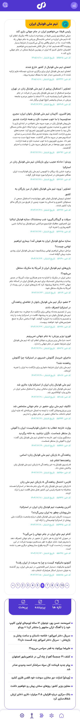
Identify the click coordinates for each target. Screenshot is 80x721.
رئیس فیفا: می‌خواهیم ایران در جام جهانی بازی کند (43, 32)
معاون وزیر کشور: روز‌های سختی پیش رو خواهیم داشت (40, 686)
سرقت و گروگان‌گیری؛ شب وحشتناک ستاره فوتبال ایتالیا (40, 219)
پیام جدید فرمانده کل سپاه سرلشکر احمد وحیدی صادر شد (41, 667)
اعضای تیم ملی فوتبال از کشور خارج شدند (48, 67)
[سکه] (41, 715)
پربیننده (40, 607)
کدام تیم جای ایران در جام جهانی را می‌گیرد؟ (47, 534)
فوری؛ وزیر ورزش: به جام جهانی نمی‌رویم (49, 336)
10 (62, 585)
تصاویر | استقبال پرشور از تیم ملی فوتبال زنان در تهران (41, 89)
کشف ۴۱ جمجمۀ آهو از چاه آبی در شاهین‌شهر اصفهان (41, 657)
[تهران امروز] (32, 715)
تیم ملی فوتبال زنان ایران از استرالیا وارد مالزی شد (44, 385)
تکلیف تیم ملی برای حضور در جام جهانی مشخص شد (42, 406)
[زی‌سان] (41, 5)
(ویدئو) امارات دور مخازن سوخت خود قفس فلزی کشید (40, 678)
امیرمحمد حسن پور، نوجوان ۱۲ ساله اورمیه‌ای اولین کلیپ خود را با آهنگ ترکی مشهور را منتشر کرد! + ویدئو (40, 625)
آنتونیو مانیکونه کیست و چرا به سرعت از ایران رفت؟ (43, 563)
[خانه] (61, 716)
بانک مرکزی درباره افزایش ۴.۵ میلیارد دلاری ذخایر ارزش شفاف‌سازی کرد (40, 696)
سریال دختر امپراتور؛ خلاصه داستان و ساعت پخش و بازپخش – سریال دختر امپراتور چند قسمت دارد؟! (42, 638)
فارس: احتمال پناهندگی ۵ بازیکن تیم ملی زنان (45, 482)
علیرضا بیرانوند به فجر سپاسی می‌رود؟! (49, 648)
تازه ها (56, 607)
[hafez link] (51, 715)
